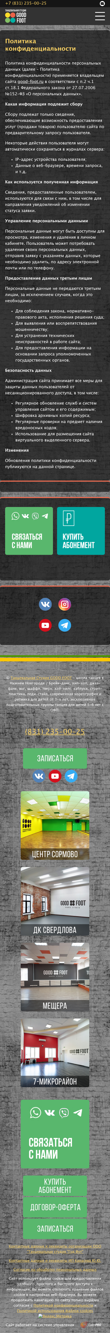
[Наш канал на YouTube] (45, 631)
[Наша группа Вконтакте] (45, 610)
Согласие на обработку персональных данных (54, 1270)
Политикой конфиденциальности (63, 1305)
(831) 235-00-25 (55, 732)
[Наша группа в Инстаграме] (64, 610)
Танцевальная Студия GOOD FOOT (41, 678)
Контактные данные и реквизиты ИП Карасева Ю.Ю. (55, 1261)
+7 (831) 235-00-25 (26, 4)
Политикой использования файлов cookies (55, 1311)
